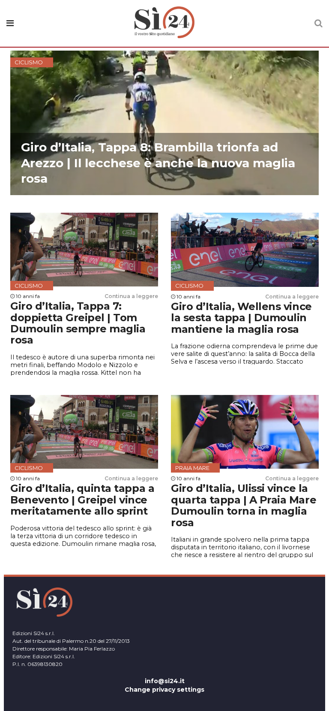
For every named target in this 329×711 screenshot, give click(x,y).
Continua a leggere (131, 296)
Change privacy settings (164, 689)
